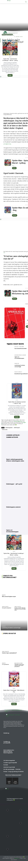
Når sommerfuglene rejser (9, 596)
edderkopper (17, 427)
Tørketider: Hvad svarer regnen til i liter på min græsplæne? (19, 665)
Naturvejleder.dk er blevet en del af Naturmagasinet (8, 751)
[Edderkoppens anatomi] (15, 496)
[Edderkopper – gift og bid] (15, 473)
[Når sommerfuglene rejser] (14, 587)
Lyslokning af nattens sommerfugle (20, 366)
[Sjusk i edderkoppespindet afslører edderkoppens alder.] (15, 449)
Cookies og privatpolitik (6, 742)
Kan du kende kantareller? (21, 348)
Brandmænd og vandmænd (21, 373)
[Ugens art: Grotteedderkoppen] (10, 358)
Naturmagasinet (18, 421)
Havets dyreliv (18, 371)
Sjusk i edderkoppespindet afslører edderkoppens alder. (15, 460)
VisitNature (16, 858)
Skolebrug (6, 733)
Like (9, 778)
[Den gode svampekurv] (7, 602)
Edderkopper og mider (7, 34)
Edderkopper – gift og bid (14, 484)
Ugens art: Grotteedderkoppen (19, 357)
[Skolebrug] (20, 735)
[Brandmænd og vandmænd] (10, 374)
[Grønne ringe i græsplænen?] (14, 643)
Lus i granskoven (5, 664)
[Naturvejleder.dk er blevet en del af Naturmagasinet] (20, 752)
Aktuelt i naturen (19, 346)
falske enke (4, 429)
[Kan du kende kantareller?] (10, 349)
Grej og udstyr (5, 606)
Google (24, 422)
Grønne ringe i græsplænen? (9, 653)
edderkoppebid (8, 427)
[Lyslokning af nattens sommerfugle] (10, 366)
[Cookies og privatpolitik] (20, 744)
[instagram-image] (7, 810)
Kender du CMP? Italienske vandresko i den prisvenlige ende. (20, 609)
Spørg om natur (5, 651)
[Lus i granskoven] (7, 659)
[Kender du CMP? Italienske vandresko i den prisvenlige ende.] (20, 602)
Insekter (17, 363)
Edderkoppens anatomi (13, 507)
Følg (15, 778)
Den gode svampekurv (6, 607)
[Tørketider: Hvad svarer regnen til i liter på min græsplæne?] (20, 659)
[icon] (5, 799)
